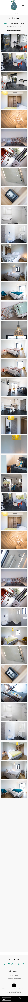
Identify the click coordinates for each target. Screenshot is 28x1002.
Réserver (7, 999)
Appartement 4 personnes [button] (14, 27)
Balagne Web (17, 991)
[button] (24, 5)
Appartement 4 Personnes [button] (14, 30)
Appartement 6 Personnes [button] (17, 23)
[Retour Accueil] (14, 5)
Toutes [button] (5, 23)
